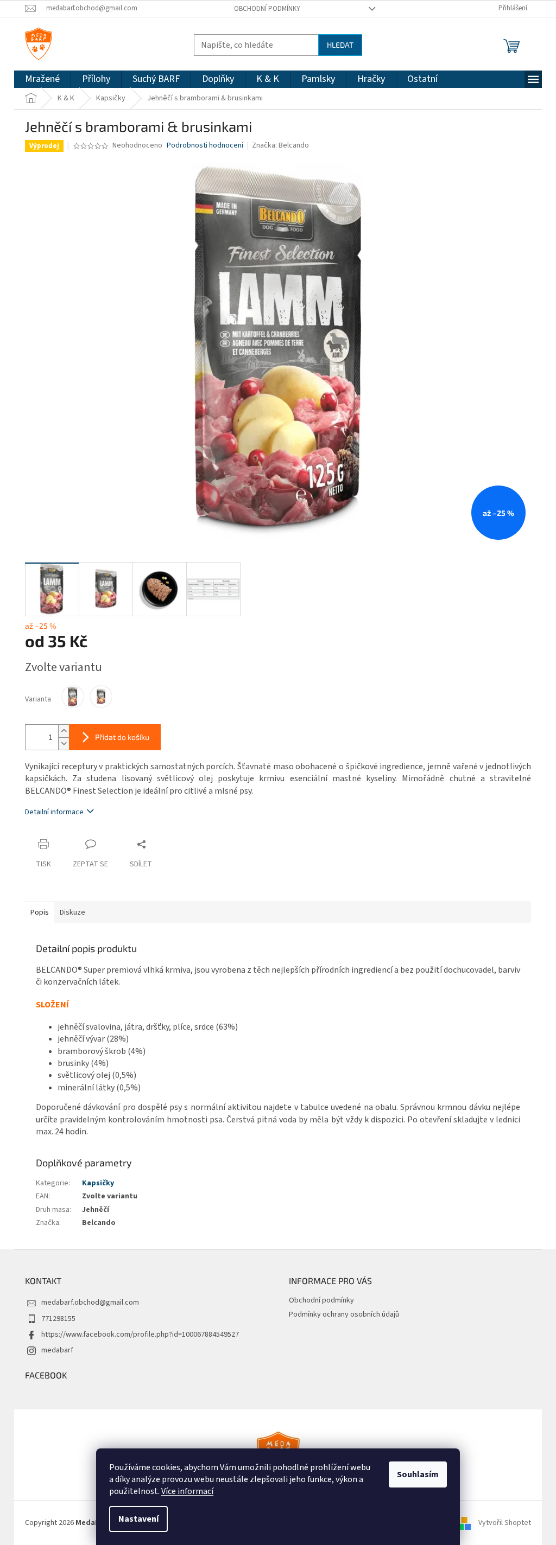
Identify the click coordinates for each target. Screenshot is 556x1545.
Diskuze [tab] (72, 912)
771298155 (58, 1318)
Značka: (280, 145)
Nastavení (138, 1519)
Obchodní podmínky (267, 9)
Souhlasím (418, 1474)
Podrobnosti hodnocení (205, 146)
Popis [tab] (39, 912)
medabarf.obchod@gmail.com (90, 1302)
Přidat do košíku (122, 737)
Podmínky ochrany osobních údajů (344, 1314)
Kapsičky (98, 1183)
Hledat (340, 44)
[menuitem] (42, 79)
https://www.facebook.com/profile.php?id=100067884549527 (140, 1334)
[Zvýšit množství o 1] (63, 731)
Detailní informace (54, 812)
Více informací (187, 1491)
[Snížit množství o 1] (63, 743)
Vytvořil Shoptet (504, 1522)
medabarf (57, 1350)
